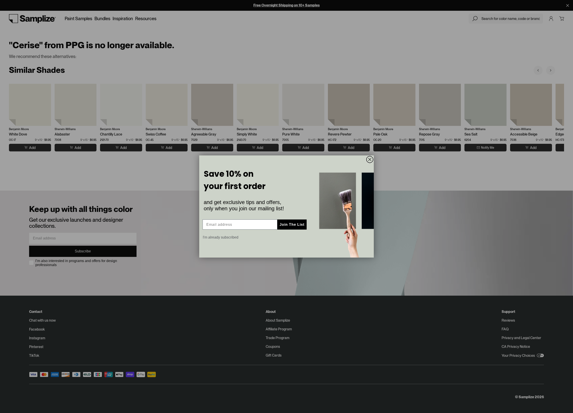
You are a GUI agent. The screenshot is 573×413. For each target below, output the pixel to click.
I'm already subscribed (220, 237)
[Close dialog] (369, 159)
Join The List (292, 224)
